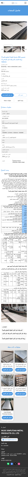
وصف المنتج (20, 100)
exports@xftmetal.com (10, 439)
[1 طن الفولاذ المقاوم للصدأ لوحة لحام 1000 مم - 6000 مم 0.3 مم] (7, 380)
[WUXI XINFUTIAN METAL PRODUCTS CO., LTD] (14, 3)
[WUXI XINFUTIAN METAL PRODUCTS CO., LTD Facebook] (11, 464)
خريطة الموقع (18, 474)
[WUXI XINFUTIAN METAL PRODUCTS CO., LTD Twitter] (15, 464)
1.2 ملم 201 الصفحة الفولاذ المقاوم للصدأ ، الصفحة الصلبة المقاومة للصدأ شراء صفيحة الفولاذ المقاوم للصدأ (20, 365)
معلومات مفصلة (7, 100)
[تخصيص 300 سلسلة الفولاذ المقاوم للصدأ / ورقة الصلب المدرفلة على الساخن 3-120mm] (14, 30)
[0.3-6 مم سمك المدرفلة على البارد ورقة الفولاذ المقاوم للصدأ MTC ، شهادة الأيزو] (7, 356)
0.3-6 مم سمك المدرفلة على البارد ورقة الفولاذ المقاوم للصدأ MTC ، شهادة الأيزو (7, 365)
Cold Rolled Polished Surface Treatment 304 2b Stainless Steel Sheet (7, 413)
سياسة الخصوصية (10, 474)
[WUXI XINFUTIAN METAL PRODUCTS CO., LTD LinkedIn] (19, 464)
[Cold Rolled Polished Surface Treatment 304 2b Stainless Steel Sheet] (7, 404)
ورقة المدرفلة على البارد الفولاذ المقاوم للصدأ (13, 338)
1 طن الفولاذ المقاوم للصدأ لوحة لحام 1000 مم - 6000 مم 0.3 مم (7, 389)
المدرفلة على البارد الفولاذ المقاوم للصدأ (12, 330)
